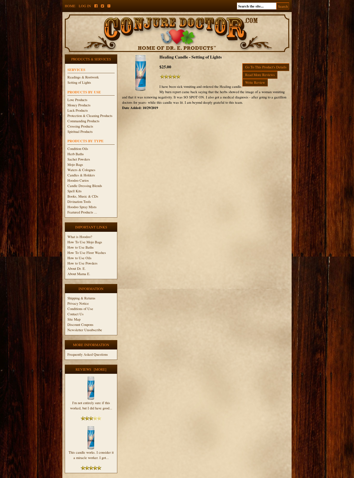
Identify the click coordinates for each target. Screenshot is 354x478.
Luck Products (77, 110)
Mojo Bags (75, 164)
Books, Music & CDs (82, 196)
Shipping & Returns (81, 298)
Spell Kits (74, 191)
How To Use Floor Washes (86, 252)
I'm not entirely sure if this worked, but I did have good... (91, 405)
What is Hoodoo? (79, 236)
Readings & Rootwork (83, 77)
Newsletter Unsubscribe (84, 330)
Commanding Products (83, 121)
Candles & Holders (81, 175)
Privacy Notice (78, 303)
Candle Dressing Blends (84, 185)
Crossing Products (80, 126)
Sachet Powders (78, 159)
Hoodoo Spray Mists (82, 207)
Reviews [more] (91, 369)
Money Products (79, 105)
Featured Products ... (82, 212)
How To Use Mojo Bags (84, 242)
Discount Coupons (80, 324)
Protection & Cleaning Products (89, 115)
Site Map (73, 319)
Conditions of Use (80, 308)
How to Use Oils (79, 258)
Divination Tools (79, 201)
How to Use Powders (82, 263)
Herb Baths (75, 154)
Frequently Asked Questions (87, 354)
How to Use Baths (80, 247)
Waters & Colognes (81, 170)
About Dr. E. (76, 268)
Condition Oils (77, 148)
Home (70, 6)
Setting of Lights (79, 82)
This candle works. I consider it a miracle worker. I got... (91, 455)
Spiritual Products (80, 131)
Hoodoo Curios (78, 180)
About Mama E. (78, 273)
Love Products (77, 99)
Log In (85, 6)
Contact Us (75, 314)
